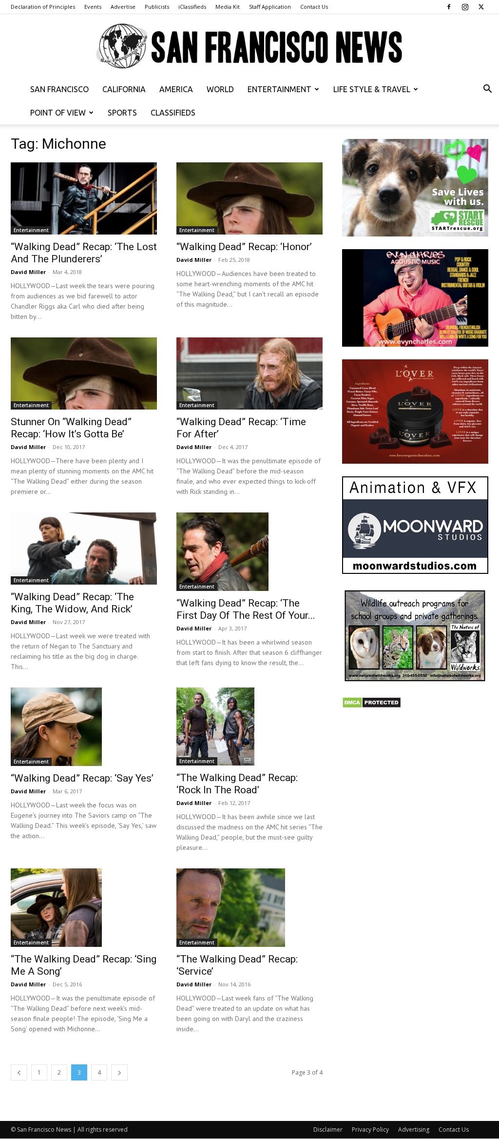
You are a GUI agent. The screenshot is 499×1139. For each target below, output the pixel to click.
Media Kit (227, 6)
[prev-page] (19, 1072)
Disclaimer (328, 1129)
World (220, 89)
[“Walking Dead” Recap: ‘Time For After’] (249, 373)
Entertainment (279, 89)
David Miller (28, 271)
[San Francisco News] (249, 46)
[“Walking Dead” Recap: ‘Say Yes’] (84, 726)
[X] (481, 7)
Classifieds (173, 112)
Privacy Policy (370, 1129)
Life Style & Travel (371, 89)
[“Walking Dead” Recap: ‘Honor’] (249, 198)
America (176, 89)
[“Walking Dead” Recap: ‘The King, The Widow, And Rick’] (84, 548)
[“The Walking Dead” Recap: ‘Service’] (249, 907)
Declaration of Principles (43, 6)
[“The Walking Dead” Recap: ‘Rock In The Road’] (249, 726)
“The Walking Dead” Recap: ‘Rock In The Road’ (237, 784)
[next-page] (119, 1072)
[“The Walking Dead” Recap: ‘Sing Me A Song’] (84, 907)
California (124, 89)
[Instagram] (465, 7)
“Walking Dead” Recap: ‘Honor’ (244, 247)
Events (92, 6)
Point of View (58, 112)
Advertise (123, 6)
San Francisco (59, 89)
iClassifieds (192, 6)
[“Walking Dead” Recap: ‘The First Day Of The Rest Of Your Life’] (249, 551)
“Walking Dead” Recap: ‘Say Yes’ (82, 778)
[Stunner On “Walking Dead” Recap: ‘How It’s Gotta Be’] (84, 373)
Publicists (157, 6)
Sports (122, 112)
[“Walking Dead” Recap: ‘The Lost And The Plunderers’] (84, 198)
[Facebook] (448, 7)
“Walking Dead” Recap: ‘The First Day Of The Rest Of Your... (245, 609)
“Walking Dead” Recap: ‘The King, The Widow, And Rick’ (72, 603)
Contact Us (314, 6)
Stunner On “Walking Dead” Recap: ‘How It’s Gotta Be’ (71, 428)
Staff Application (270, 6)
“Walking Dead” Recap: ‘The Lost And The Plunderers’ (84, 253)
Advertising (413, 1129)
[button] (487, 90)
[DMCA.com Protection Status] (371, 705)
